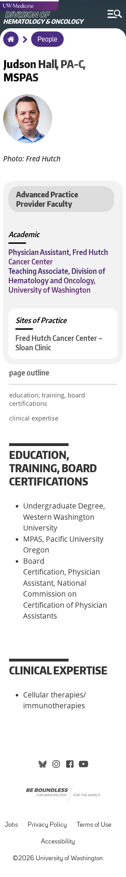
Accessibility (58, 842)
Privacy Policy (47, 825)
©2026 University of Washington (58, 858)
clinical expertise (33, 418)
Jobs (11, 825)
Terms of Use (94, 825)
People (47, 39)
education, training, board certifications (47, 399)
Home (9, 44)
